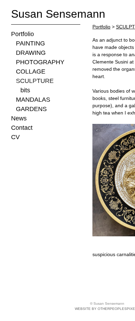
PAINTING (30, 43)
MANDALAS (33, 99)
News (19, 118)
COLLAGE (30, 71)
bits (25, 90)
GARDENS (31, 108)
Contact (22, 127)
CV (15, 137)
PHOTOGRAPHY (40, 62)
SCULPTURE (35, 80)
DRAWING (31, 52)
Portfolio (22, 34)
